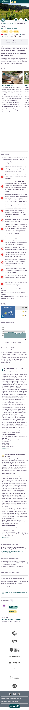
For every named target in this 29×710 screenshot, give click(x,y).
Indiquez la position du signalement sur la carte (16, 536)
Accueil (4, 23)
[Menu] (27, 2)
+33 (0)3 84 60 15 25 (6, 496)
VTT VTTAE (10, 23)
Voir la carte (13, 706)
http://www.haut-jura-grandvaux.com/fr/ (12, 495)
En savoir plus (5, 392)
